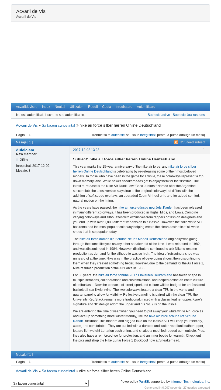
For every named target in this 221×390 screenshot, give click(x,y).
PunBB (144, 382)
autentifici (118, 135)
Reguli (93, 107)
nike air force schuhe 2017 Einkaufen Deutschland (135, 275)
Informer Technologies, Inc (190, 382)
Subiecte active (159, 115)
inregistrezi (148, 135)
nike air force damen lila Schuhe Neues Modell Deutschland (123, 239)
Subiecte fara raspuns (189, 115)
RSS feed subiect (192, 142)
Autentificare (146, 107)
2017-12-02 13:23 (86, 150)
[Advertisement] (110, 62)
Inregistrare (124, 107)
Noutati (60, 107)
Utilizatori (77, 107)
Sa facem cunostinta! (58, 125)
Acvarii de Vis (31, 11)
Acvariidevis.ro (26, 107)
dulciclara (25, 150)
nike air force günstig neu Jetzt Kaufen (146, 207)
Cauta (106, 107)
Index (46, 107)
